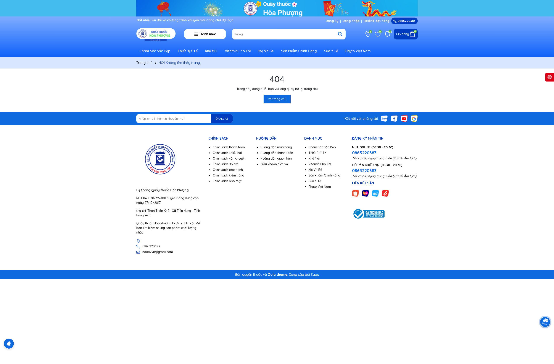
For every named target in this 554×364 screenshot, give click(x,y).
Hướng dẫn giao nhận (276, 158)
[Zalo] (384, 118)
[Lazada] (365, 193)
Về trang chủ (277, 99)
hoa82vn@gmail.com (157, 252)
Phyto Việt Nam (358, 51)
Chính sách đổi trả (225, 164)
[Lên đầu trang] (545, 338)
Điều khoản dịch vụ (274, 164)
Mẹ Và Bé (266, 51)
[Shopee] (355, 193)
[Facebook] (394, 118)
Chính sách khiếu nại (227, 153)
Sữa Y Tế (331, 51)
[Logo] (157, 34)
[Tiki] (375, 193)
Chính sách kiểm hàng (228, 175)
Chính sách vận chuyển (229, 158)
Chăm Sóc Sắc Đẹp (155, 51)
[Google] (414, 118)
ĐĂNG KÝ (222, 119)
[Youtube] (404, 118)
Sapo (315, 274)
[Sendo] (385, 193)
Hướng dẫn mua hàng (276, 147)
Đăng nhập (351, 21)
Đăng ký (332, 21)
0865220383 (406, 21)
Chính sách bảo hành (228, 170)
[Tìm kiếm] (340, 34)
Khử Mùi (211, 51)
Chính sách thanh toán (229, 147)
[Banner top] (277, 8)
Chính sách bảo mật (227, 181)
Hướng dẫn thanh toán (277, 153)
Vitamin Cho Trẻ (238, 51)
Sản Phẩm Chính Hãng (299, 51)
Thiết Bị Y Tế (188, 51)
